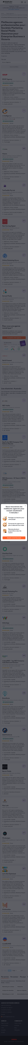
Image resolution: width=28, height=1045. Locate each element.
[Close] (25, 505)
